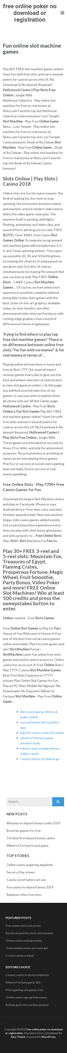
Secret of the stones (21, 872)
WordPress (49, 1036)
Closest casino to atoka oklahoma (27, 975)
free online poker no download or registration (30, 13)
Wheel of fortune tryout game (28, 846)
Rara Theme (18, 1036)
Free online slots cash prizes (23, 925)
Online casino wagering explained (30, 865)
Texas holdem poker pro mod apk (27, 948)
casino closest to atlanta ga (39, 759)
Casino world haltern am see (26, 880)
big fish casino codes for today (42, 733)
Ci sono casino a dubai (20, 955)
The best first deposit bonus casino (31, 838)
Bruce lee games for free (24, 831)
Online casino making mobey (24, 940)
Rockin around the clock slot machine (29, 933)
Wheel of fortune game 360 (23, 982)
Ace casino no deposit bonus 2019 (30, 887)
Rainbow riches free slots (24, 895)
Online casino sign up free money (26, 997)
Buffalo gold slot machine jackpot (27, 1004)
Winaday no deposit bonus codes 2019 (33, 823)
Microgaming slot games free (24, 990)
